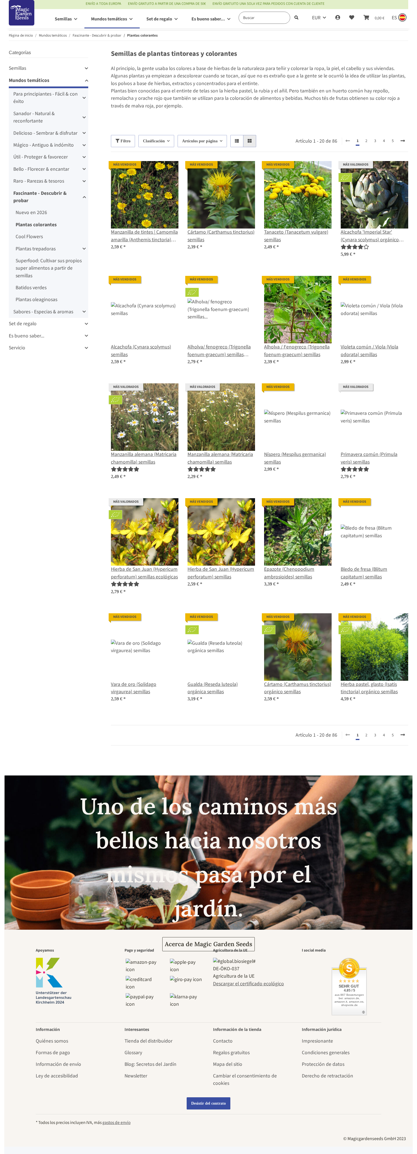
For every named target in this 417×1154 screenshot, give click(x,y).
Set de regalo (23, 323)
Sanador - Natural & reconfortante (34, 117)
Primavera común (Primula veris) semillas (369, 458)
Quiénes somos (52, 1041)
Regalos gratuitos (231, 1052)
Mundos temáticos (29, 80)
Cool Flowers (29, 236)
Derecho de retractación (327, 1075)
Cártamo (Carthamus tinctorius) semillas (221, 236)
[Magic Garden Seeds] (21, 18)
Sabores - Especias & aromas (43, 311)
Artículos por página (200, 141)
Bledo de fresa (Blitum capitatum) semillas (364, 573)
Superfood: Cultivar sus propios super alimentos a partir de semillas (49, 268)
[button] (338, 17)
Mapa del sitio (227, 1064)
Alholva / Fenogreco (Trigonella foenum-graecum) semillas (297, 350)
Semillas (17, 68)
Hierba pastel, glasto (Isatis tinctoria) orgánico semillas (369, 688)
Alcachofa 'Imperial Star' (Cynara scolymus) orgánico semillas (370, 236)
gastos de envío (116, 1122)
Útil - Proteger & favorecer (40, 156)
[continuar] (402, 141)
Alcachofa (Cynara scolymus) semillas (141, 350)
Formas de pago (53, 1052)
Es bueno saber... (26, 335)
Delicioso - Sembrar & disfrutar (45, 133)
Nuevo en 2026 (31, 212)
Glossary (133, 1052)
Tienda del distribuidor (148, 1041)
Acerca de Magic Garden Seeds (208, 944)
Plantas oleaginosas (36, 299)
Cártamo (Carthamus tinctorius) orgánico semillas (297, 688)
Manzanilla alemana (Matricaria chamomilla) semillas (143, 458)
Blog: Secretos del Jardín (150, 1064)
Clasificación (154, 141)
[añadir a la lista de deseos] (169, 170)
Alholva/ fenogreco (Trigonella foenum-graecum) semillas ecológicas (219, 350)
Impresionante (317, 1041)
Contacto (223, 1041)
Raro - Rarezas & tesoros (38, 181)
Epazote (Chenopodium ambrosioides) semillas (289, 573)
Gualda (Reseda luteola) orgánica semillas (213, 688)
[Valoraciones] (355, 247)
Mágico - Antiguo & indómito (43, 145)
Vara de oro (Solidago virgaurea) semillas (133, 688)
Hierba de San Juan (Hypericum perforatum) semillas (221, 573)
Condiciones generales (325, 1052)
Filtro (124, 141)
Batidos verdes (31, 287)
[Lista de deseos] (352, 17)
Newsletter (136, 1075)
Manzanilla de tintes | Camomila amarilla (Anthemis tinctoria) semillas (144, 236)
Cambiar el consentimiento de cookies (245, 1079)
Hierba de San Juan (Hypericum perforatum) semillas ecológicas (144, 573)
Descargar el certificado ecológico (248, 983)
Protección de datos (323, 1064)
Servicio (17, 347)
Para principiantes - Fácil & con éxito (45, 97)
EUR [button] (316, 17)
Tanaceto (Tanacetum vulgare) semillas (296, 236)
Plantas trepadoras (36, 248)
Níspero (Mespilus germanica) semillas (295, 458)
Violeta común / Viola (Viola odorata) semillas (369, 350)
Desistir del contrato (208, 1103)
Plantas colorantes (36, 224)
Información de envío (58, 1064)
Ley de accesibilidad (57, 1075)
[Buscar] (296, 18)
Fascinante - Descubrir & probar (40, 197)
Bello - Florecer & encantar (41, 169)
